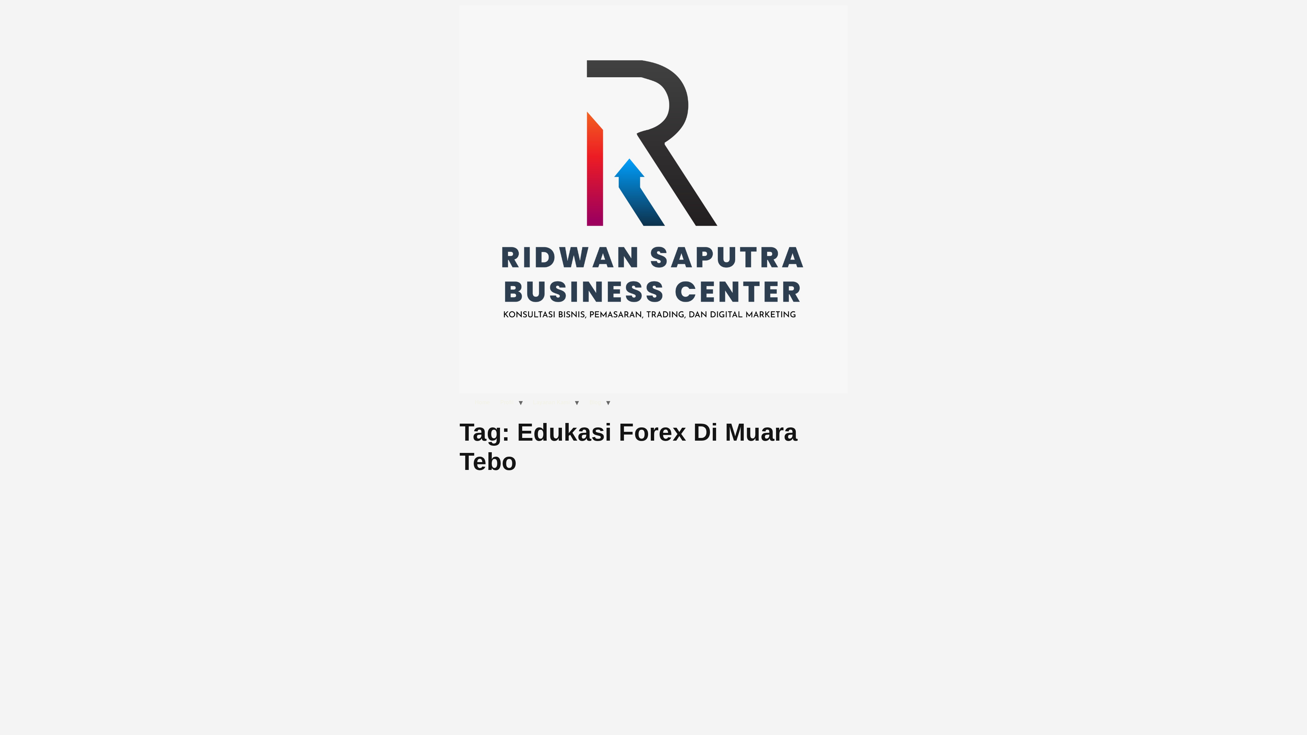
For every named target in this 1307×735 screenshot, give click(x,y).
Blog (595, 402)
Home (482, 402)
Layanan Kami (551, 402)
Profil (507, 402)
